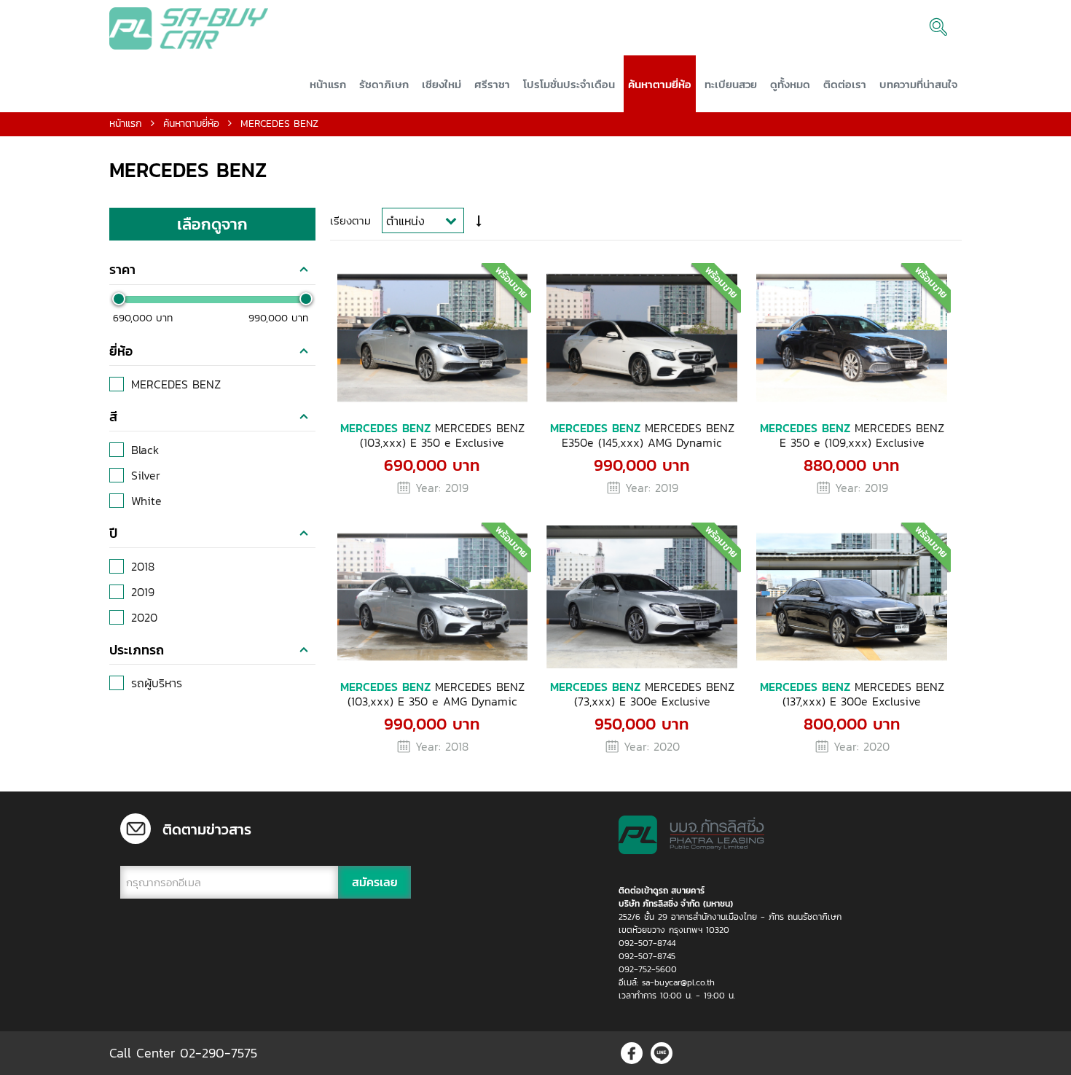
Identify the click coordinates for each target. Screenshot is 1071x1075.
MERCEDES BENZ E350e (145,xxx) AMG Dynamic (642, 435)
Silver (145, 475)
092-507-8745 (647, 956)
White (146, 500)
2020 (144, 617)
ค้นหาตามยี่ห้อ (191, 123)
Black (145, 449)
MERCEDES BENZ (176, 384)
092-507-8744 (647, 943)
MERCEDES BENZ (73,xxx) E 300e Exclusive (642, 693)
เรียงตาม (350, 220)
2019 (142, 592)
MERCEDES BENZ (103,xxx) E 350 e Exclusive (432, 435)
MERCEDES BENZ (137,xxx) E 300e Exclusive (852, 693)
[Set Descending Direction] (479, 221)
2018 (142, 566)
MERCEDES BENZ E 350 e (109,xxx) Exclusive (852, 435)
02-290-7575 (218, 1053)
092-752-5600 (648, 969)
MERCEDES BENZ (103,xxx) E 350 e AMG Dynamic (432, 693)
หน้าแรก (125, 123)
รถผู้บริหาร (156, 683)
